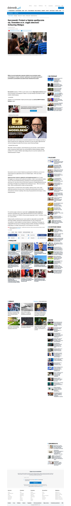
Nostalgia (15, 15)
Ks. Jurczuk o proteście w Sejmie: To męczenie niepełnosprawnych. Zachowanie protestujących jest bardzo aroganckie (26, 266)
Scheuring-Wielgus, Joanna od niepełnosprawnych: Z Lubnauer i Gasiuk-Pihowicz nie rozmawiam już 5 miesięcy (14, 253)
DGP (45, 5)
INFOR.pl (30, 5)
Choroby (43, 496)
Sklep (62, 5)
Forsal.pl (9, 495)
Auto (20, 492)
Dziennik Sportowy (34, 15)
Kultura (32, 500)
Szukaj (61, 7)
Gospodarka (22, 494)
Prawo (43, 492)
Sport (21, 496)
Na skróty (9, 490)
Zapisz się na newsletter (27, 30)
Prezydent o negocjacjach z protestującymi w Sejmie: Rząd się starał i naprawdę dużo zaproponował (27, 280)
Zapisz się (35, 482)
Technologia (22, 493)
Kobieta (32, 492)
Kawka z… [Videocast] (26, 15)
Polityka (16, 13)
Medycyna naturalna (45, 495)
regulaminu (36, 479)
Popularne (36, 301)
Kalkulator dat (57, 492)
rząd (16, 232)
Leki (42, 494)
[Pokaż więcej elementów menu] (63, 10)
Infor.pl (9, 492)
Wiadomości (10, 13)
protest (20, 232)
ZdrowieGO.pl (51, 5)
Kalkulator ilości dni (58, 493)
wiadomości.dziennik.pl (15, 17)
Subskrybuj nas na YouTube (14, 30)
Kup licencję (18, 228)
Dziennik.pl (22, 490)
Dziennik (9, 17)
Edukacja (32, 494)
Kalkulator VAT (57, 495)
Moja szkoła (32, 495)
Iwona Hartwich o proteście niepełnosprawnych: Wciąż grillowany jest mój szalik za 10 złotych (32, 107)
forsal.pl (35, 5)
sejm (13, 232)
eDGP (9, 494)
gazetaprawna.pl (57, 5)
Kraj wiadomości (43, 301)
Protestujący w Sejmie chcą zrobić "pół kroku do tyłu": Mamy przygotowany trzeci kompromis (13, 266)
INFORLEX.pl (41, 5)
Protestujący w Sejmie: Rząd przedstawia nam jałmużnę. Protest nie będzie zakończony (40, 265)
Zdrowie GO (20, 15)
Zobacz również (33, 110)
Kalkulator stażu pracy (58, 494)
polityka (20, 17)
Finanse (43, 493)
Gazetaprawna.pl (10, 493)
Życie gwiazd (33, 496)
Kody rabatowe (33, 493)
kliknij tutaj (41, 486)
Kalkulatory (57, 490)
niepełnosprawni (26, 232)
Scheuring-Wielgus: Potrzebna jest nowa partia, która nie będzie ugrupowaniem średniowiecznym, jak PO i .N (27, 253)
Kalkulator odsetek (58, 496)
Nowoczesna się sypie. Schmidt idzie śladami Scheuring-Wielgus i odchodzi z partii (40, 253)
